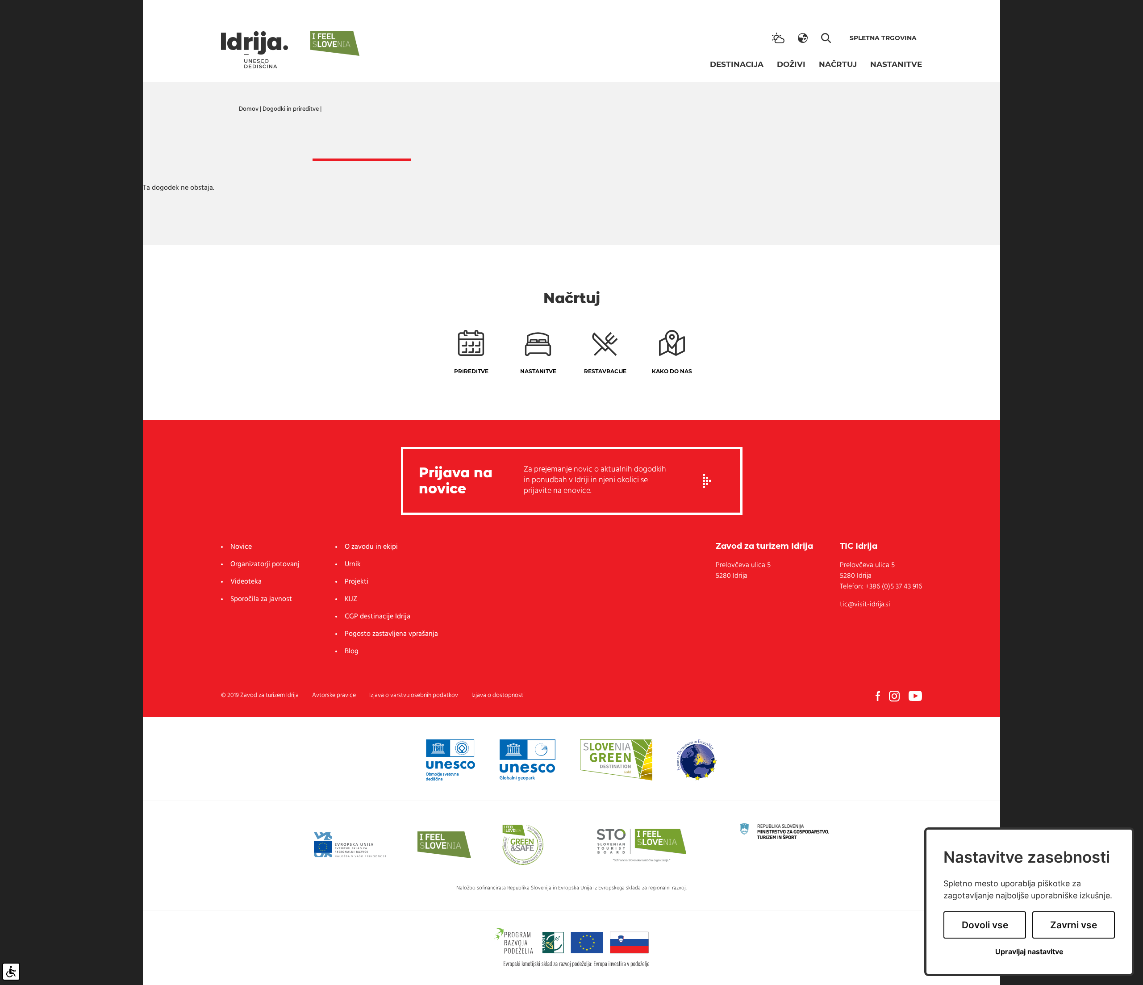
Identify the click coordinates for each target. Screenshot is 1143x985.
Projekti (356, 581)
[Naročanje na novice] (707, 480)
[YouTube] (915, 696)
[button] (803, 38)
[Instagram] (894, 696)
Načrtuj (838, 64)
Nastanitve (896, 64)
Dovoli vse (985, 925)
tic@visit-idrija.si (865, 604)
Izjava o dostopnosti (498, 695)
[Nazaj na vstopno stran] (254, 49)
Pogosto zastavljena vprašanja (391, 634)
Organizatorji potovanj (265, 564)
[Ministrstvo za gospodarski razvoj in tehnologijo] (784, 831)
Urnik (353, 564)
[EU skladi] (350, 844)
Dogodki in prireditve (291, 109)
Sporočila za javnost (261, 599)
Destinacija (736, 64)
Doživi (791, 64)
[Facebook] (878, 696)
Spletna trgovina (883, 38)
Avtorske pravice (334, 695)
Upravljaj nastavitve (1029, 951)
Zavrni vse (1073, 925)
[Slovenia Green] (616, 760)
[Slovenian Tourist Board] (642, 844)
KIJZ (351, 599)
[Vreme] (778, 38)
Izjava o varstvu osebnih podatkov (413, 695)
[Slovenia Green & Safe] (522, 844)
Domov (249, 109)
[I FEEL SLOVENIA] (444, 844)
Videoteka (246, 581)
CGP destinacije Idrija (377, 616)
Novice (241, 547)
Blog (352, 651)
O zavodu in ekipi (371, 547)
